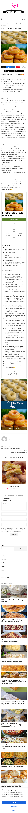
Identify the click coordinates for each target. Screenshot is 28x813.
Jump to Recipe (10, 71)
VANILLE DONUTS (14, 486)
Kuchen (3, 562)
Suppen (3, 573)
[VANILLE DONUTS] (14, 472)
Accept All (14, 802)
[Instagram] (22, 19)
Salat (2, 570)
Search (3, 545)
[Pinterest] (24, 19)
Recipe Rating (6, 498)
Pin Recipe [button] (14, 223)
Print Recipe (20, 71)
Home (2, 23)
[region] (14, 800)
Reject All (14, 810)
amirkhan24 (12, 437)
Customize (14, 806)
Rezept (3, 566)
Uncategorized (5, 577)
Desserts (9, 23)
